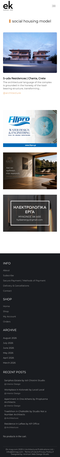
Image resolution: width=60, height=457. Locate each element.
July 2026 (8, 343)
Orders (6, 321)
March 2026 (9, 362)
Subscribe (8, 275)
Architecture (13, 93)
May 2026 (8, 352)
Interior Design (13, 384)
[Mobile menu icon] (53, 6)
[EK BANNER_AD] (30, 128)
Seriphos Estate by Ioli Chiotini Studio (24, 380)
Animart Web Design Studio (36, 454)
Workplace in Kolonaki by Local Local (24, 389)
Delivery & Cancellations (16, 285)
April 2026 (8, 357)
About (6, 270)
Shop (6, 311)
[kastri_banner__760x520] (30, 170)
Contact (7, 290)
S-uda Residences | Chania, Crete (24, 78)
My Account (9, 316)
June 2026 (8, 348)
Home (6, 306)
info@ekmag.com (14, 452)
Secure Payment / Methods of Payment (24, 280)
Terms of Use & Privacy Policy (38, 452)
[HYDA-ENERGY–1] (30, 213)
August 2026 (10, 338)
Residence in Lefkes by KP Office (21, 423)
